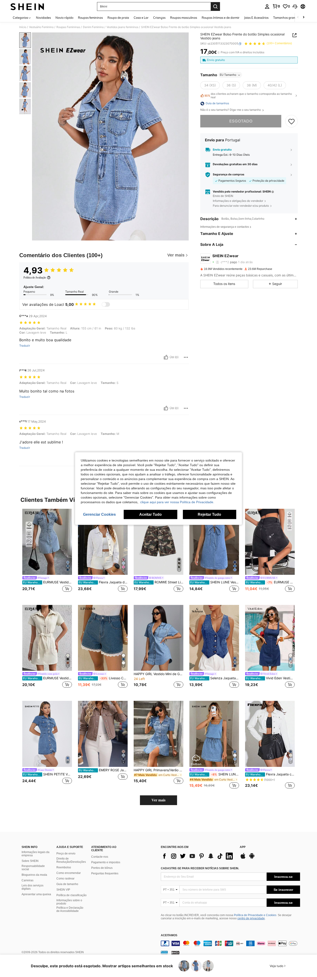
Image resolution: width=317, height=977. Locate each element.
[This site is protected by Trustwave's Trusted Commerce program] (164, 952)
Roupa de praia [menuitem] (118, 17)
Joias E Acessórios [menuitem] (256, 17)
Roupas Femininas (68, 27)
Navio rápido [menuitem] (64, 17)
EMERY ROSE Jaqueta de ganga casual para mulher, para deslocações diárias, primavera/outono (103, 770)
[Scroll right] (303, 17)
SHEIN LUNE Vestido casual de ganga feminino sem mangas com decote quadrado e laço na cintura (214, 774)
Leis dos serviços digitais (32, 887)
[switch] (106, 304)
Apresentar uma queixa (36, 894)
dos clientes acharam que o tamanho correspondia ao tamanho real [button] (248, 95)
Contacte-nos (99, 856)
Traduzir (24, 345)
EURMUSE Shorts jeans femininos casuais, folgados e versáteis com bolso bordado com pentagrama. (270, 582)
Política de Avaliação (34, 277)
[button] (295, 6)
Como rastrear (65, 878)
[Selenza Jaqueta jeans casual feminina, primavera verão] (214, 638)
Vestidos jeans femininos (122, 27)
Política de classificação (71, 895)
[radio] (210, 85)
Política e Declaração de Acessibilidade (69, 909)
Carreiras (27, 880)
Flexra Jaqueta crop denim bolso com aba (270, 774)
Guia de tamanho (67, 884)
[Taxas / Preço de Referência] (218, 52)
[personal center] (267, 6)
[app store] (243, 858)
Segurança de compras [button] (228, 174)
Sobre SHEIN (30, 861)
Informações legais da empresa (35, 854)
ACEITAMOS (169, 935)
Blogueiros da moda (34, 874)
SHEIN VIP (63, 889)
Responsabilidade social (33, 867)
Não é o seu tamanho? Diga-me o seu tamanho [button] (231, 110)
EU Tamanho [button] (228, 75)
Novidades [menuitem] (43, 17)
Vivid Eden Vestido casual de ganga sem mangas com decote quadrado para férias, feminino (270, 678)
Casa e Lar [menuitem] (141, 17)
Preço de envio (65, 853)
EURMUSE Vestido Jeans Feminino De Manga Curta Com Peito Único (47, 582)
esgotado (240, 121)
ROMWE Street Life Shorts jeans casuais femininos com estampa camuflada (158, 582)
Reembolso (63, 867)
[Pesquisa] (215, 6)
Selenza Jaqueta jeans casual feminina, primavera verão (214, 678)
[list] (198, 856)
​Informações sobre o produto (69, 902)
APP (243, 847)
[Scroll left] (298, 17)
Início (22, 27)
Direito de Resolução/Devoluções (71, 860)
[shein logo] (27, 6)
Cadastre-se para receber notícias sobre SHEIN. (200, 868)
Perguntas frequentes (104, 873)
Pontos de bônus (102, 867)
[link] (276, 6)
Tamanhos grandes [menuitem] (286, 17)
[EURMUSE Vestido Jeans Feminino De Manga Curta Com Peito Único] (47, 542)
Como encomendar (68, 873)
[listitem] (47, 553)
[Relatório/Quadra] (186, 357)
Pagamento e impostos (105, 862)
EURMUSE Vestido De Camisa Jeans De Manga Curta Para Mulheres (47, 678)
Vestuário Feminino (41, 27)
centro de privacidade (251, 918)
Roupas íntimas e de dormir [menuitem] (220, 17)
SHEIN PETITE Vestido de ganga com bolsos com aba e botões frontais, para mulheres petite (47, 774)
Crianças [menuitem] (159, 17)
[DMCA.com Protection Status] (175, 952)
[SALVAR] (291, 121)
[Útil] (166, 357)
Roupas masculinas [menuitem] (183, 17)
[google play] (252, 858)
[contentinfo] (230, 943)
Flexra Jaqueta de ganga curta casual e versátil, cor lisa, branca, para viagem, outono (103, 582)
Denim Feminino (93, 27)
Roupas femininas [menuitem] (90, 17)
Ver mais (158, 800)
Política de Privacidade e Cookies (255, 915)
